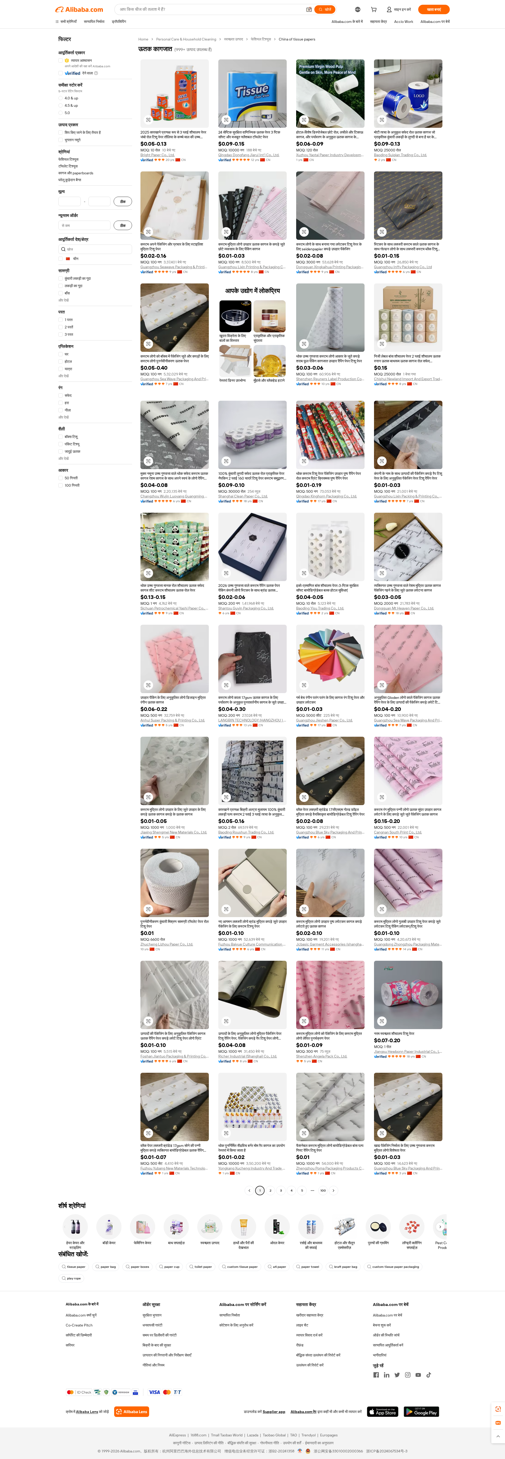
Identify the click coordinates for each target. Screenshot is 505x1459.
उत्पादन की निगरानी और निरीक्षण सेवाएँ (167, 1355)
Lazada (252, 1435)
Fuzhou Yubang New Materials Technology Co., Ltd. (174, 1168)
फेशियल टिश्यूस (261, 39)
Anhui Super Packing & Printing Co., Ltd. (172, 720)
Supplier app (274, 1412)
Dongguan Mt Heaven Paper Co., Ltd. (404, 608)
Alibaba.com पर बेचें (387, 1315)
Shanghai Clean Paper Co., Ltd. (243, 496)
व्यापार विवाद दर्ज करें (309, 1335)
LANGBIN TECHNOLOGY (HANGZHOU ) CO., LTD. (252, 720)
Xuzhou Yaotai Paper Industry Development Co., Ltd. (330, 155)
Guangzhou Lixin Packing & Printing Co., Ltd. (408, 496)
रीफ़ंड (300, 1345)
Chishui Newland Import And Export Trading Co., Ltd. (408, 379)
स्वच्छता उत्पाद (233, 39)
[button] (309, 9)
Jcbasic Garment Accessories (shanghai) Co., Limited (330, 944)
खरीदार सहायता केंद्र (309, 1315)
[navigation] (95, 615)
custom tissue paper (242, 1267)
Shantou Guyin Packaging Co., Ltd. (246, 608)
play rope (74, 1278)
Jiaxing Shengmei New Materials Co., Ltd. (173, 832)
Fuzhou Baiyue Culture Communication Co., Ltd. (252, 944)
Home (143, 39)
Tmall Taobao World (227, 1435)
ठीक (122, 201)
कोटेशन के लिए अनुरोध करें (236, 1325)
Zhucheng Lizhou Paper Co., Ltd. (166, 944)
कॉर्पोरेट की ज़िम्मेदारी (79, 1335)
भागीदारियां (379, 1355)
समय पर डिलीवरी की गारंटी (159, 1335)
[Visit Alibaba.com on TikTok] (429, 1375)
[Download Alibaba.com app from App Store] (382, 1411)
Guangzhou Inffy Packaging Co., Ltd (403, 267)
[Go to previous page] (249, 1190)
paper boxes (140, 1267)
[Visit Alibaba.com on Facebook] (376, 1375)
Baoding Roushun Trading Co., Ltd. (246, 832)
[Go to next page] (333, 1190)
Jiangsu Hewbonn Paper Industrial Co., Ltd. (408, 1051)
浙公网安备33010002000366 (338, 1451)
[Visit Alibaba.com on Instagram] (408, 1375)
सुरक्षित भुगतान (152, 1315)
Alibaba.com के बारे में (82, 1304)
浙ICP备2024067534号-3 (386, 1451)
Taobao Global (274, 1435)
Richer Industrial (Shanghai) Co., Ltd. (247, 1056)
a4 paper (279, 1267)
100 (323, 1190)
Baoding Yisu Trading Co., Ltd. (320, 608)
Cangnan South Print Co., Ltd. (398, 832)
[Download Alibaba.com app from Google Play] (421, 1411)
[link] (498, 1409)
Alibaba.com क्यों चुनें (81, 1315)
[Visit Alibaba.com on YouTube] (418, 1375)
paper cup (171, 1267)
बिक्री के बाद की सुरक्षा (157, 1345)
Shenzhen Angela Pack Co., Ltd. (321, 1056)
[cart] (375, 10)
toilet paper (203, 1267)
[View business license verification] (299, 1451)
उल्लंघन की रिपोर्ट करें (310, 1365)
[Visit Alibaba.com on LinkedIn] (386, 1375)
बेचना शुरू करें (382, 1325)
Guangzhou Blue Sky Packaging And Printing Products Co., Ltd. (330, 832)
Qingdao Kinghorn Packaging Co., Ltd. (326, 496)
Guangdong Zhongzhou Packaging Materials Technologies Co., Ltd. (408, 944)
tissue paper (76, 1267)
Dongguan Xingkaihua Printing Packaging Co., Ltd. (330, 267)
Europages (329, 1435)
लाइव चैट (302, 1325)
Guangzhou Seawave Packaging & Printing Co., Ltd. (174, 267)
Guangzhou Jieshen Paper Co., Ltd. (324, 720)
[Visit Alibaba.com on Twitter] (397, 1375)
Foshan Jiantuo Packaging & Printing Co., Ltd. (174, 1056)
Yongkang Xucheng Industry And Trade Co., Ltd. (252, 1168)
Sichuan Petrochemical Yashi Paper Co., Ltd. (174, 608)
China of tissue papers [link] (297, 39)
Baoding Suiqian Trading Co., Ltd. (400, 155)
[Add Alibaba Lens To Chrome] (131, 1411)
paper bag (108, 1267)
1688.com (198, 1435)
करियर (70, 1345)
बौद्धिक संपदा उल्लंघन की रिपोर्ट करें (318, 1355)
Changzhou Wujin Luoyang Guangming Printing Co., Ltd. (174, 496)
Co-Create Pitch (79, 1325)
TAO (293, 1435)
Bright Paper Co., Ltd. (157, 155)
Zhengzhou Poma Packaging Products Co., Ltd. (330, 1168)
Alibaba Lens (87, 1412)
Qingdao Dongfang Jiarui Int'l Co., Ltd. (248, 155)
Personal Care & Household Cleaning (186, 39)
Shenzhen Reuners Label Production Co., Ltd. (330, 379)
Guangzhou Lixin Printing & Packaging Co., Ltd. (252, 267)
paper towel (310, 1267)
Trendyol (308, 1435)
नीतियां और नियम (153, 1365)
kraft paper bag (345, 1267)
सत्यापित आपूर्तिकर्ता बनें (388, 1345)
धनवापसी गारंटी (152, 1325)
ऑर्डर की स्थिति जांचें (386, 1335)
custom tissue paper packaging (395, 1267)
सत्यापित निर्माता (229, 1315)
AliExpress (177, 1435)
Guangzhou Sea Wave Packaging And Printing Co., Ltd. (174, 379)
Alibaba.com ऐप (303, 1412)
